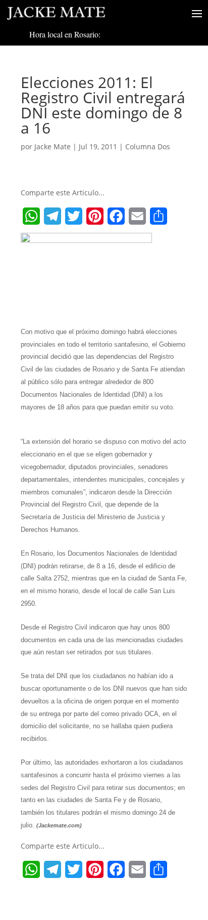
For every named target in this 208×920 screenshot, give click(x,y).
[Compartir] (158, 216)
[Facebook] (116, 216)
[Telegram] (52, 216)
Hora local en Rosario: (64, 34)
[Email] (137, 216)
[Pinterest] (95, 216)
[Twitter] (73, 216)
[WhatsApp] (31, 216)
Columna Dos (147, 146)
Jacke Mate (52, 146)
